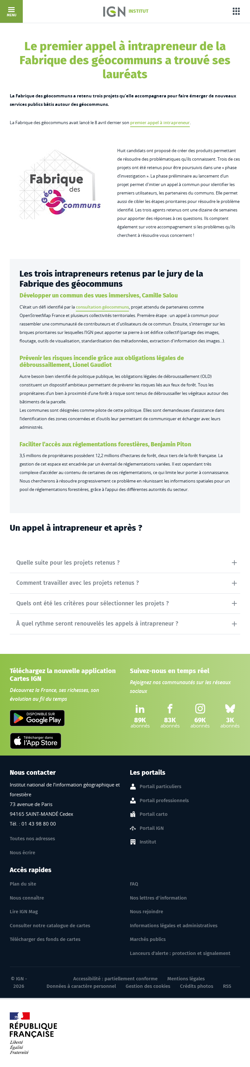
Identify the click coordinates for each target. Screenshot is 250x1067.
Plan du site (23, 884)
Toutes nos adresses (32, 839)
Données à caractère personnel (81, 986)
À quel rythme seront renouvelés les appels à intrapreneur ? (97, 623)
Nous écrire (22, 853)
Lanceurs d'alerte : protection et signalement (180, 953)
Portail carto (154, 814)
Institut (148, 842)
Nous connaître (27, 898)
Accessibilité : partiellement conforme (115, 979)
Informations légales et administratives (173, 926)
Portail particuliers (160, 786)
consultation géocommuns (102, 307)
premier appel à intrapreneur (160, 122)
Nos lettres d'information (158, 898)
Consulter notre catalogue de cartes (50, 926)
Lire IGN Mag (24, 912)
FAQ (134, 884)
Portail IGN (152, 828)
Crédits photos (196, 986)
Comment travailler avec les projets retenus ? (77, 582)
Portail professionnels (164, 800)
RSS (227, 986)
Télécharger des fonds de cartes (45, 939)
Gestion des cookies (148, 986)
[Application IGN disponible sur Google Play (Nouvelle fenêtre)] (37, 718)
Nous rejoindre (146, 912)
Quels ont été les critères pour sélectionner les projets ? (92, 603)
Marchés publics (148, 939)
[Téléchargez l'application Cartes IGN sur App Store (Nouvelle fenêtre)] (36, 741)
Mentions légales (186, 979)
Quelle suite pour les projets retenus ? (67, 562)
